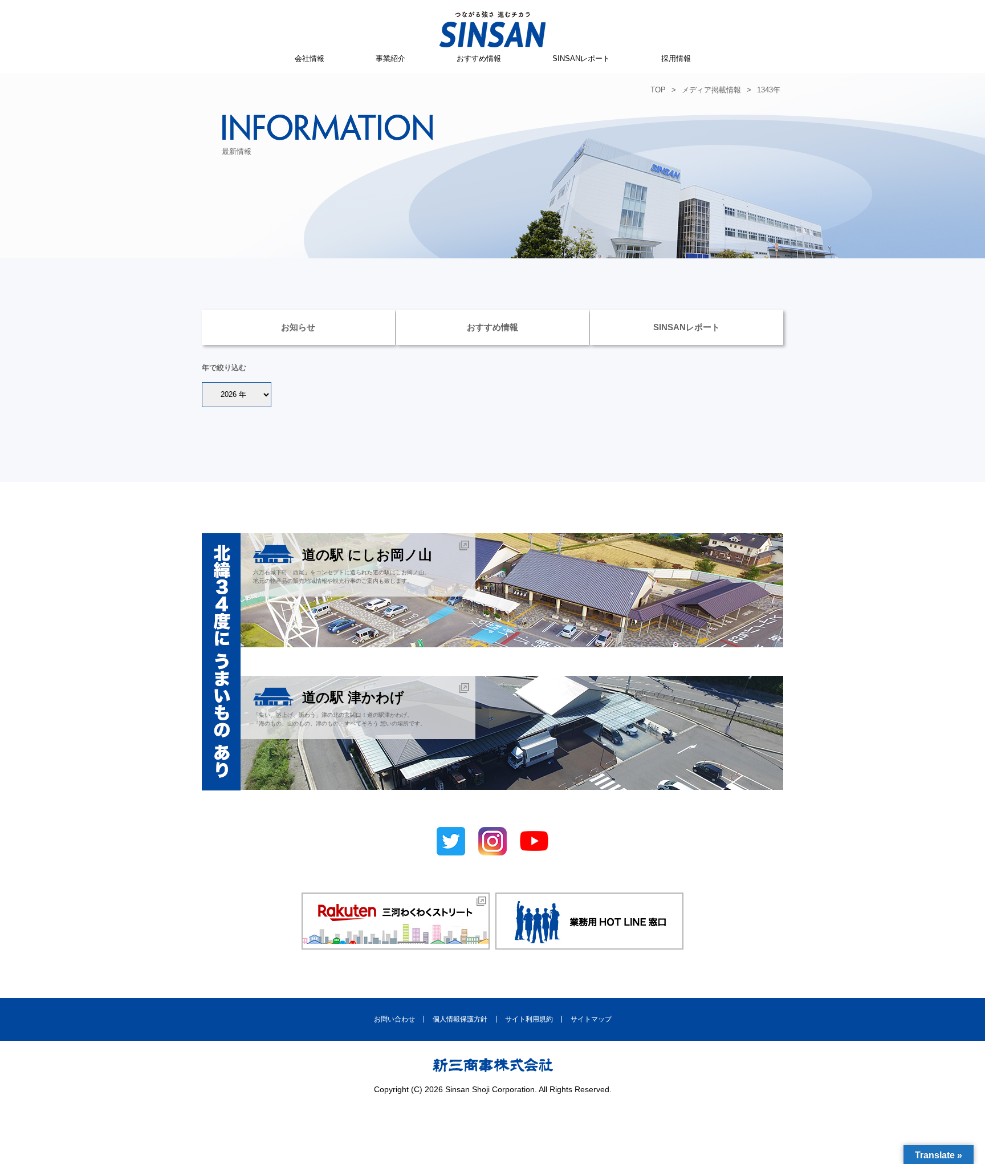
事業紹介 (390, 58)
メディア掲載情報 (711, 90)
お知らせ (298, 327)
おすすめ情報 (479, 58)
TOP (658, 90)
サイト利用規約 (529, 1019)
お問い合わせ (394, 1019)
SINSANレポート (581, 58)
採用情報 (676, 58)
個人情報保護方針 (460, 1019)
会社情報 (309, 58)
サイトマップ (591, 1019)
